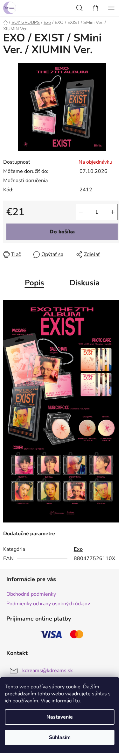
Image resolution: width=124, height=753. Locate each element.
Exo (78, 549)
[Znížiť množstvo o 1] (81, 212)
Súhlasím (60, 737)
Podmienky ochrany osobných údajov (48, 603)
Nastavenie (59, 717)
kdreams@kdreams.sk (47, 670)
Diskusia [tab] (85, 283)
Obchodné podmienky (31, 594)
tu (77, 700)
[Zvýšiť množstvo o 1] (112, 212)
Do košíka (62, 231)
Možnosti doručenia (25, 180)
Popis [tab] (34, 283)
